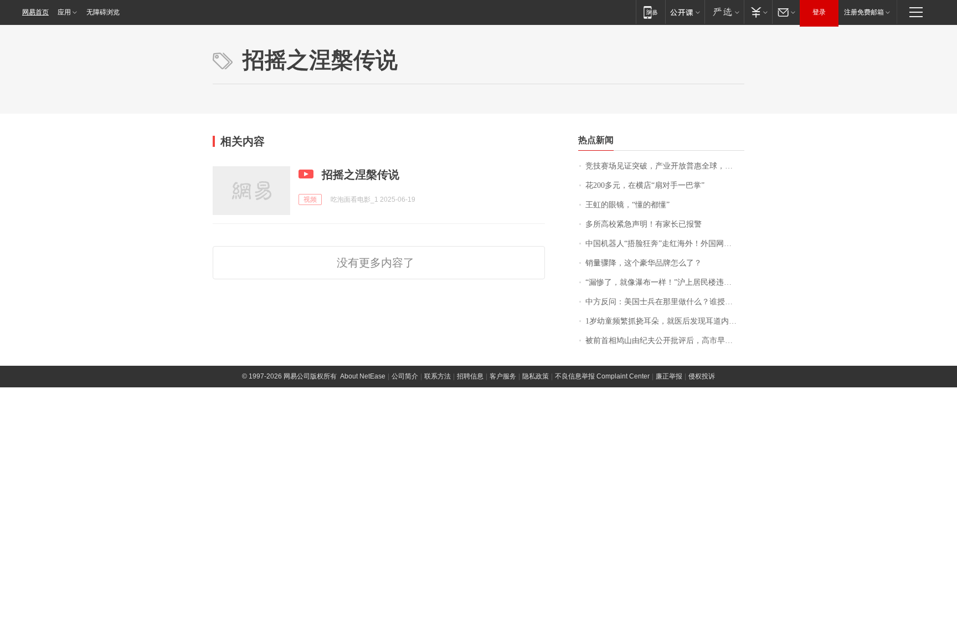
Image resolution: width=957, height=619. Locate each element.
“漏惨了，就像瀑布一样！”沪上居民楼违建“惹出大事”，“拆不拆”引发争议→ (664, 282)
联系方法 (437, 376)
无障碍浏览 (103, 12)
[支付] (758, 12)
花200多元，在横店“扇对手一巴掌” (644, 185)
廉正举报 (669, 376)
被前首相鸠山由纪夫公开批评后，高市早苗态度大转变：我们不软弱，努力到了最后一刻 (664, 340)
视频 (310, 199)
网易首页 (35, 12)
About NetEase (362, 376)
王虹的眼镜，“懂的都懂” (627, 205)
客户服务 (503, 376)
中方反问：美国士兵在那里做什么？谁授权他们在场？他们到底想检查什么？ (664, 302)
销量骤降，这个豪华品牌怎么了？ (643, 263)
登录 (819, 12)
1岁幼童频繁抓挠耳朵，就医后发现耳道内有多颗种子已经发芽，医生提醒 (664, 321)
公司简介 (405, 376)
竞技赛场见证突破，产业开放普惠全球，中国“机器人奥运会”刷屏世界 (664, 166)
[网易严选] (724, 12)
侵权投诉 (701, 376)
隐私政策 (535, 376)
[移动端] (650, 12)
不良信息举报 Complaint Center (602, 376)
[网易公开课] (684, 12)
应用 (64, 12)
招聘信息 (470, 376)
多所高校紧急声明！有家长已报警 (643, 224)
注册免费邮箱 (864, 12)
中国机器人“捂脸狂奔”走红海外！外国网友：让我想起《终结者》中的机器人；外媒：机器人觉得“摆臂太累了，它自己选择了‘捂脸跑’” (664, 243)
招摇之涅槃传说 (360, 174)
